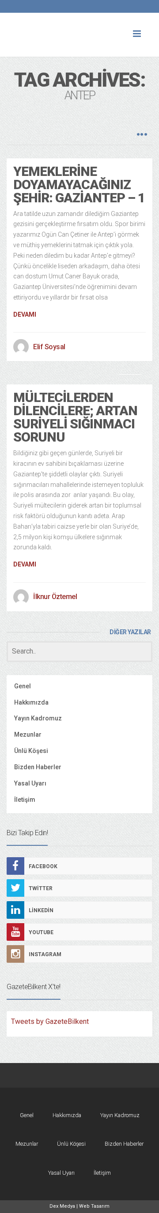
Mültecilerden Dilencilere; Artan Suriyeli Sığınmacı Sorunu (75, 417)
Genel (22, 686)
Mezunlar (28, 734)
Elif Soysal (49, 347)
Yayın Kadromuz (38, 718)
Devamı (24, 314)
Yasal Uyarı (30, 783)
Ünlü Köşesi (31, 750)
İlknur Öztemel (55, 596)
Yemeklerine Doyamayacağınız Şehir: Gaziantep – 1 (79, 184)
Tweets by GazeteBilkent (50, 1021)
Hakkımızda (31, 702)
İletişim (24, 799)
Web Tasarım (94, 1206)
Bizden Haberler (37, 767)
